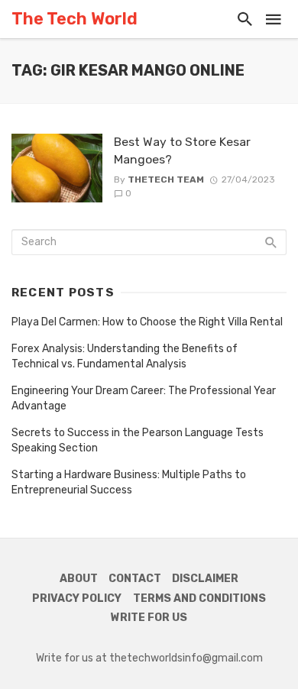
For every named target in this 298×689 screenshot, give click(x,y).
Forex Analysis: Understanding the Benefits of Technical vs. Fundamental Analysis (124, 356)
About (79, 578)
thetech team (166, 179)
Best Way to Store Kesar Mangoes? (182, 150)
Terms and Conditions (199, 598)
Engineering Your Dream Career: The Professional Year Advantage (143, 398)
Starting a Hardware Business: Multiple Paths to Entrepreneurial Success (128, 482)
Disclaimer (205, 578)
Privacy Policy (76, 598)
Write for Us (149, 617)
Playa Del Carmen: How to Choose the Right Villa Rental (147, 321)
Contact (135, 578)
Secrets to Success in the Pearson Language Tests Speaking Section (137, 440)
